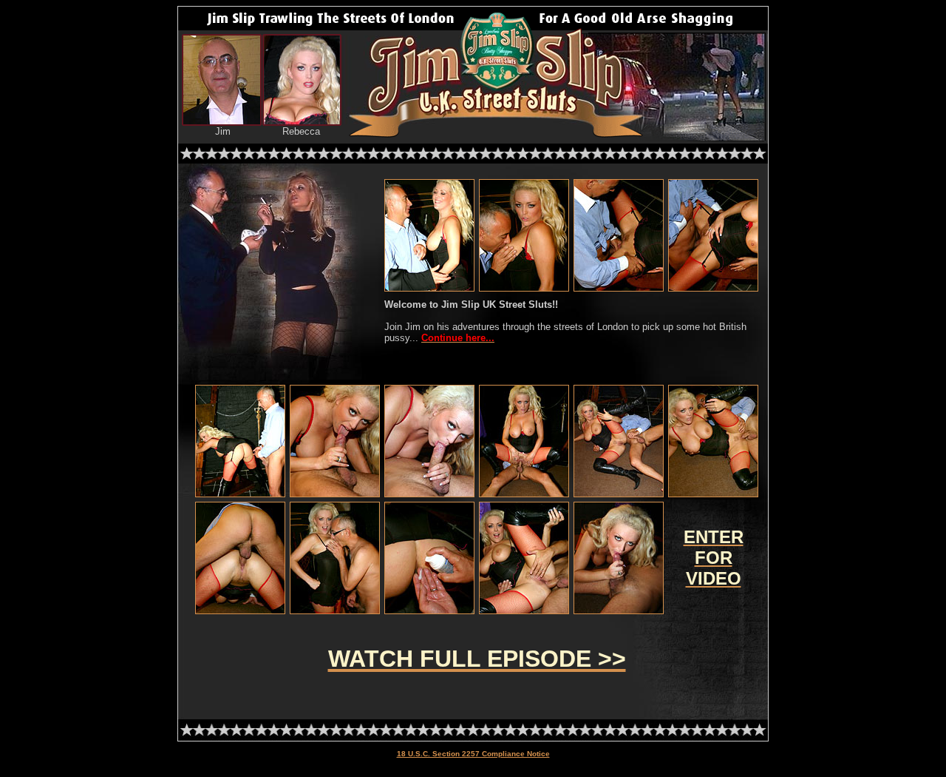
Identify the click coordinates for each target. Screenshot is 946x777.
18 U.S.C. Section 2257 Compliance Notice (473, 754)
